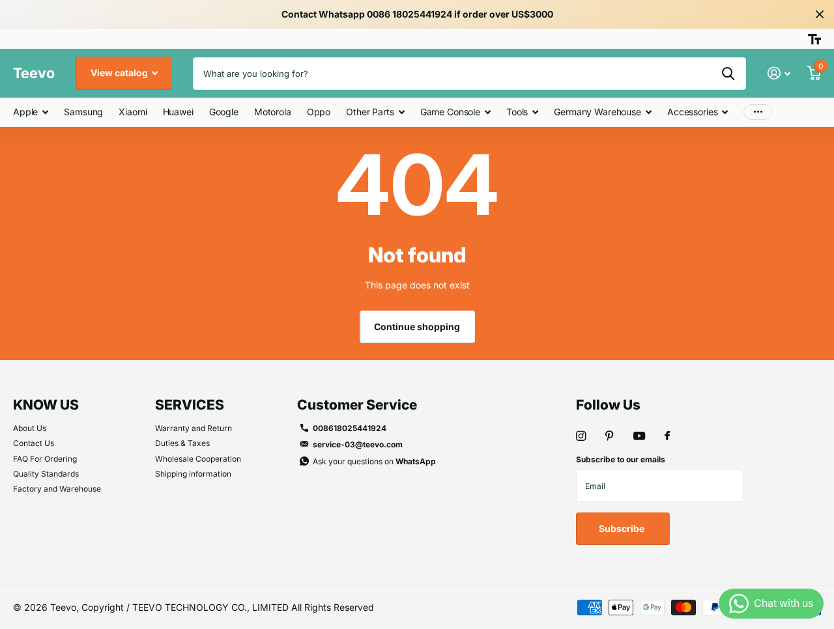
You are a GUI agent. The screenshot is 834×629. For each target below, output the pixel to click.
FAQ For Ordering (45, 459)
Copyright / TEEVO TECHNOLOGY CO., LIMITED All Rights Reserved (227, 607)
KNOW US (46, 405)
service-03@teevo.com (358, 444)
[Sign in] (779, 73)
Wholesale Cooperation (198, 459)
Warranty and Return (193, 428)
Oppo (318, 111)
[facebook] (667, 436)
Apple (25, 111)
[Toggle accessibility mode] (814, 39)
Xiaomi (133, 111)
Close (819, 14)
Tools (517, 111)
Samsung (83, 111)
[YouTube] (639, 436)
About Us (29, 428)
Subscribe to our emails (620, 459)
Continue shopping (417, 326)
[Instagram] (581, 436)
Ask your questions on (374, 461)
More (757, 112)
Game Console (450, 111)
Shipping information (193, 474)
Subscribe (622, 528)
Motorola (272, 111)
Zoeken (728, 73)
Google (223, 111)
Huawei (178, 111)
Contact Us (33, 443)
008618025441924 (349, 428)
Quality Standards (46, 474)
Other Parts (370, 111)
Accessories (692, 111)
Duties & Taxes (182, 443)
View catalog (120, 72)
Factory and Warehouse (57, 489)
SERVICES (189, 405)
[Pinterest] (609, 436)
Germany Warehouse (597, 111)
